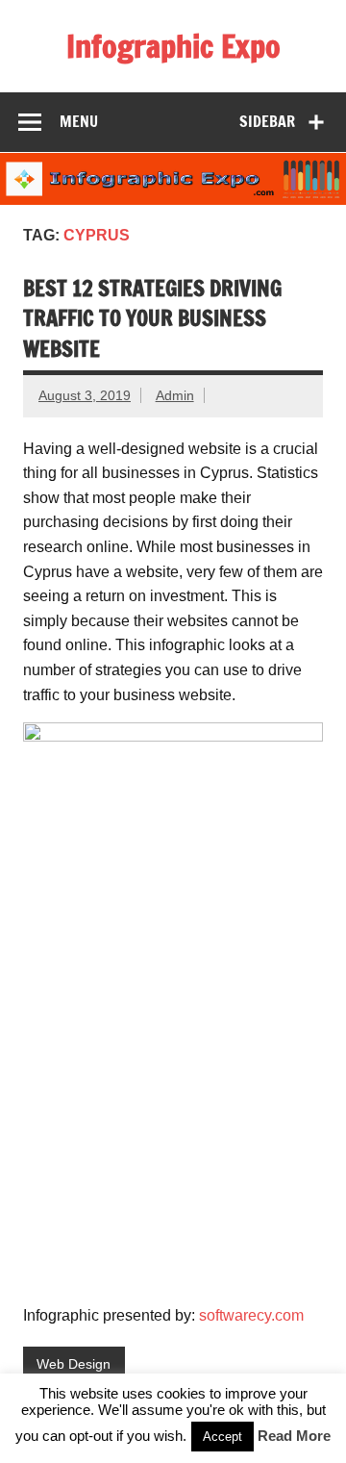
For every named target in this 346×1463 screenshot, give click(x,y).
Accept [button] (222, 1436)
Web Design (74, 1364)
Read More (294, 1435)
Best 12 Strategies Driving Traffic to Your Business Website (152, 318)
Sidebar (267, 121)
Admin (175, 395)
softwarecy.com (251, 1315)
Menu (79, 121)
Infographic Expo (173, 46)
